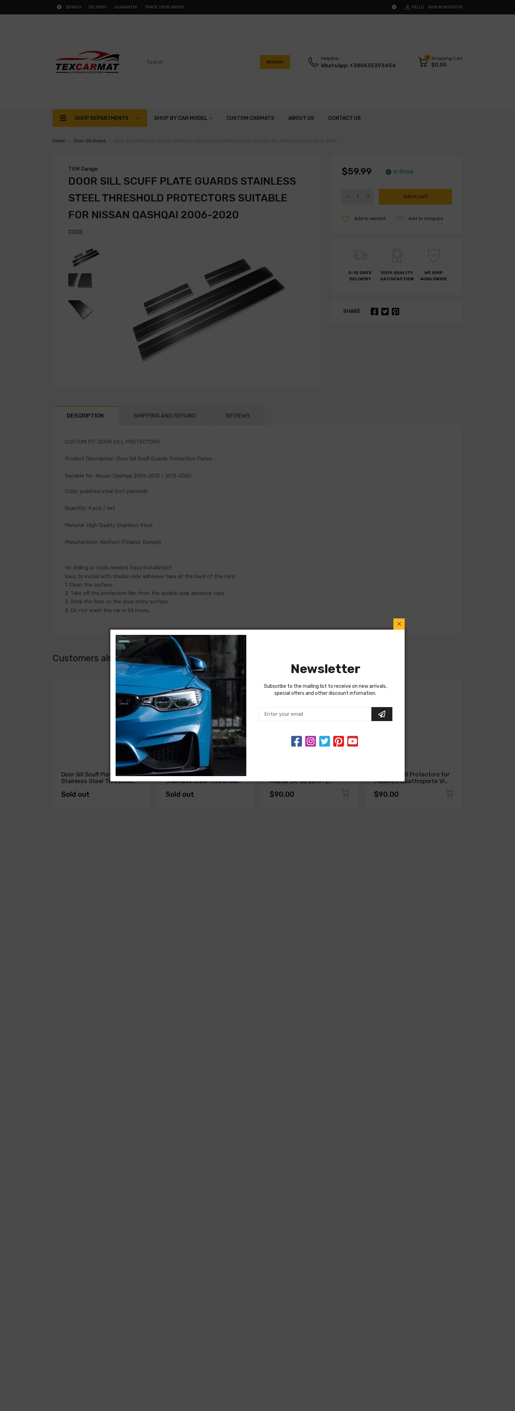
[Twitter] (310, 741)
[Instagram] (324, 741)
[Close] (399, 624)
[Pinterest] (338, 741)
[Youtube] (352, 741)
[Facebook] (296, 741)
